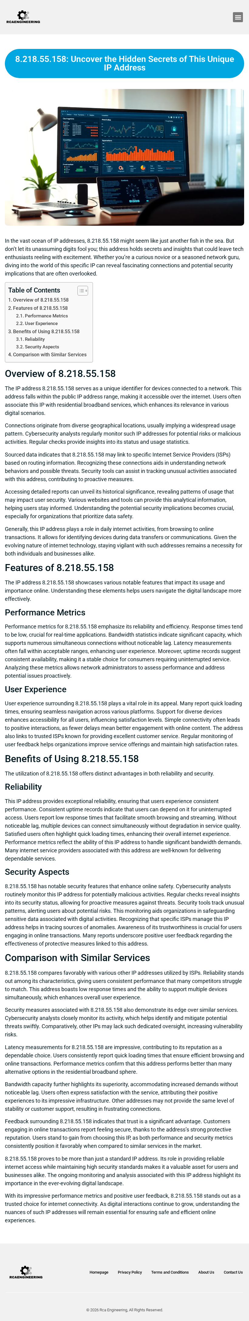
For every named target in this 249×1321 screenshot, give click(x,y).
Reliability (35, 339)
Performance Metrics (46, 316)
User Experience (41, 323)
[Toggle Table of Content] (80, 291)
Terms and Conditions (170, 1272)
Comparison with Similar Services (50, 355)
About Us (206, 1272)
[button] (238, 17)
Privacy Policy (130, 1272)
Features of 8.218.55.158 (40, 308)
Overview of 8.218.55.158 (41, 300)
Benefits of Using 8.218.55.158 (46, 331)
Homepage (99, 1272)
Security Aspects (42, 347)
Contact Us (233, 1272)
